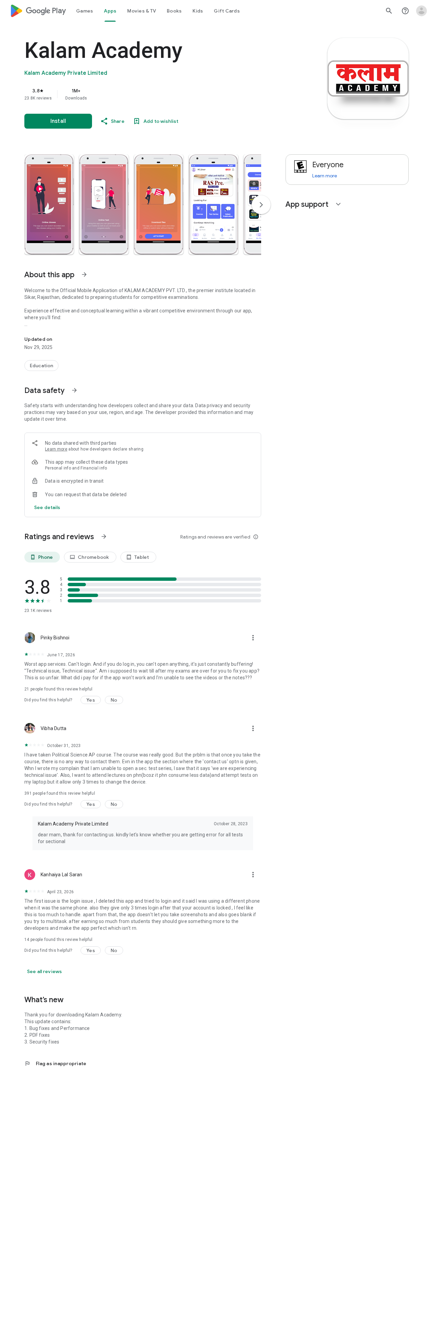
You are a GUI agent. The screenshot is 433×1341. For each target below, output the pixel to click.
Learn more (56, 449)
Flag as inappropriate (55, 1063)
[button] (49, 204)
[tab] (84, 11)
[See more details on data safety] (47, 507)
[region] (159, 94)
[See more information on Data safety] (74, 390)
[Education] (41, 365)
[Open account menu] (421, 11)
